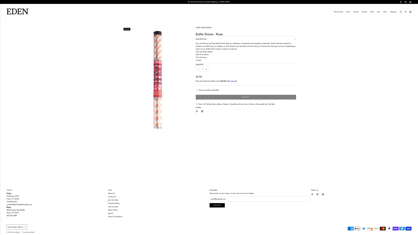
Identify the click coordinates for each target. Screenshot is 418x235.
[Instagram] (405, 2)
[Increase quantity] (206, 69)
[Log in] (405, 11)
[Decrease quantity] (198, 69)
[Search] (400, 11)
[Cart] (410, 11)
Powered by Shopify (28, 232)
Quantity (200, 64)
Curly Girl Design (203, 27)
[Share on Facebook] (196, 112)
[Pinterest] (410, 2)
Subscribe (217, 205)
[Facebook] (400, 2)
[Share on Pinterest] (202, 112)
